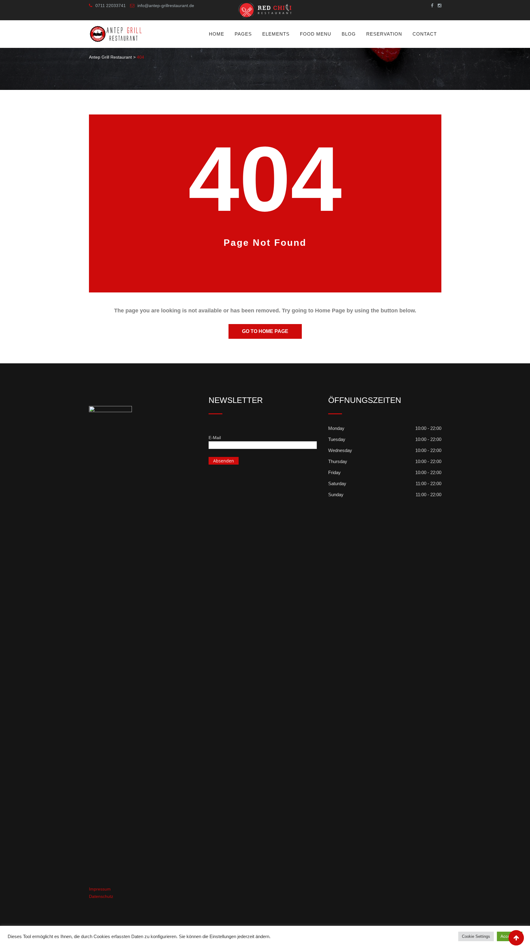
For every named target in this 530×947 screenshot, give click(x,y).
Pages (243, 34)
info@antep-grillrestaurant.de (165, 5)
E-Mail (215, 437)
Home (216, 34)
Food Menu (315, 34)
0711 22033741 (110, 5)
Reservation (384, 34)
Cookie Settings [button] (476, 936)
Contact (425, 34)
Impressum (100, 889)
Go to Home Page (265, 331)
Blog (349, 34)
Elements (276, 34)
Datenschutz (101, 896)
